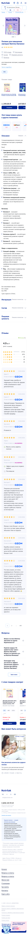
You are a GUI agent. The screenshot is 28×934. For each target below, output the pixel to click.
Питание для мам (19, 12)
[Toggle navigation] (26, 3)
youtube (15, 794)
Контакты (5, 891)
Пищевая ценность (17, 55)
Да (10, 10)
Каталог (10, 12)
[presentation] (3, 25)
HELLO (14, 929)
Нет (18, 10)
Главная (3, 12)
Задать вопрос (14, 674)
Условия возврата (6, 915)
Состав (6, 55)
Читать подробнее (7, 67)
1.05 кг (13, 710)
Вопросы (6, 57)
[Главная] (6, 3)
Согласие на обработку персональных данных (13, 912)
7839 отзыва (7, 52)
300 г (22, 710)
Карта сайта (6, 894)
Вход (22, 3)
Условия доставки (6, 917)
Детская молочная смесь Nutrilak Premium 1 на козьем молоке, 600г (9, 95)
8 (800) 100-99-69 (8, 803)
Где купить (5, 887)
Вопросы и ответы (8, 873)
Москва (14, 2)
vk (3, 794)
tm (7, 794)
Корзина (18, 3)
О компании (6, 883)
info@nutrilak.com (7, 797)
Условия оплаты (5, 920)
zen (11, 794)
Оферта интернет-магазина (8, 906)
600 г (9, 710)
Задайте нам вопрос (6, 815)
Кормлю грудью (19, 736)
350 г (4, 72)
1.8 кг (4, 713)
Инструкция (18, 52)
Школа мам (5, 880)
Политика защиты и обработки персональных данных (13, 909)
